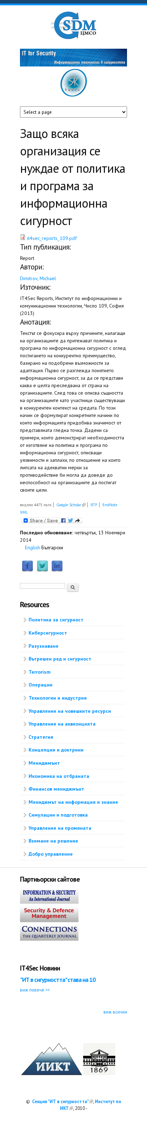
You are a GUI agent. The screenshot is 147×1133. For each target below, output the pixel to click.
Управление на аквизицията (62, 724)
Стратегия (41, 737)
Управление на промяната (60, 828)
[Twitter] (42, 570)
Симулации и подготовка (58, 815)
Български (52, 547)
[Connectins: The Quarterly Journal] (49, 939)
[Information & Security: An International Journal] (49, 902)
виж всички (115, 1012)
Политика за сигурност (56, 619)
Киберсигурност (48, 633)
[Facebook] (27, 570)
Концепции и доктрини (56, 750)
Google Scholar (71, 504)
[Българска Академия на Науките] (99, 1073)
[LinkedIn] (57, 570)
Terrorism (40, 672)
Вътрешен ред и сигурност (60, 659)
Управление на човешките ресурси (70, 711)
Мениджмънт (44, 763)
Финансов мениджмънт (56, 789)
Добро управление (51, 854)
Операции (40, 685)
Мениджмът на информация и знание (73, 802)
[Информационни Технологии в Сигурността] (73, 65)
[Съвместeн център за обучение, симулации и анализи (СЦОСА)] (74, 95)
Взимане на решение (53, 841)
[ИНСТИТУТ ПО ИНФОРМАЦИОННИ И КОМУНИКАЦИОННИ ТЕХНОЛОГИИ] (51, 1073)
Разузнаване (44, 646)
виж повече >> (35, 990)
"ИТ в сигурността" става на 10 (58, 980)
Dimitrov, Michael (38, 278)
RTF (94, 504)
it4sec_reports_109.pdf (52, 238)
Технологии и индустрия (58, 698)
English (32, 547)
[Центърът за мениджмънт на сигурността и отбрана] (73, 37)
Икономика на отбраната (59, 776)
